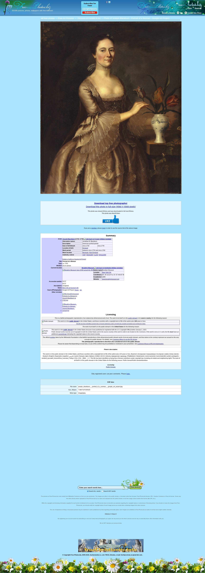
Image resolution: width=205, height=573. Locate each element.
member (94, 228)
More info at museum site (70, 288)
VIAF (84, 255)
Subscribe (90, 12)
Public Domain (111, 367)
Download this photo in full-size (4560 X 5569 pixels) (111, 206)
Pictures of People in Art (89, 18)
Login (189, 8)
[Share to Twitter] (109, 2)
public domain (132, 318)
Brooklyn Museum (88, 268)
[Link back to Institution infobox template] (108, 268)
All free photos (48, 18)
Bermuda (86, 252)
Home (77, 290)
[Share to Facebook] (107, 2)
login (103, 228)
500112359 (102, 255)
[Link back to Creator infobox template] (97, 239)
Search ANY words (109, 491)
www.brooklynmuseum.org (110, 279)
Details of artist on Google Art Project (74, 259)
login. (128, 374)
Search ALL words (95, 491)
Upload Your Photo (194, 13)
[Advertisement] (110, 438)
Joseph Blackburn (69, 239)
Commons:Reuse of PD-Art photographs (150, 344)
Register (198, 8)
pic (81, 290)
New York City (106, 272)
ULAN (96, 255)
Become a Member (168, 13)
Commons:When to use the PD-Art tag (125, 339)
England (85, 248)
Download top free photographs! (110, 203)
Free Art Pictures (66, 18)
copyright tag (62, 334)
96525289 (89, 255)
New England (93, 252)
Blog (181, 13)
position (52, 337)
